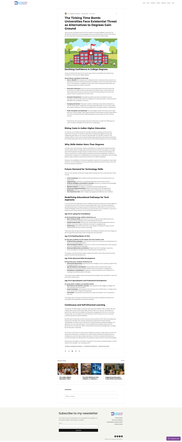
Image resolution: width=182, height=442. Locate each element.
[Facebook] (120, 436)
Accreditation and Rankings (90, 346)
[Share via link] (75, 351)
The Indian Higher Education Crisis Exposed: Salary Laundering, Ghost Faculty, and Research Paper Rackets (66, 378)
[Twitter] (122, 436)
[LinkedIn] (115, 436)
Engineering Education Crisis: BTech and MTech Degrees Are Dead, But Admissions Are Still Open (113, 378)
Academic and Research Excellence (73, 346)
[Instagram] (117, 436)
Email (60, 423)
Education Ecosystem (103, 346)
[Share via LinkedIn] (72, 351)
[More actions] (116, 14)
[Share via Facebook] (65, 351)
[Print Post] (79, 351)
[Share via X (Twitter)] (69, 351)
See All (122, 360)
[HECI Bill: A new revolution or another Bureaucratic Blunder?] (91, 369)
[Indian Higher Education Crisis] (68, 369)
